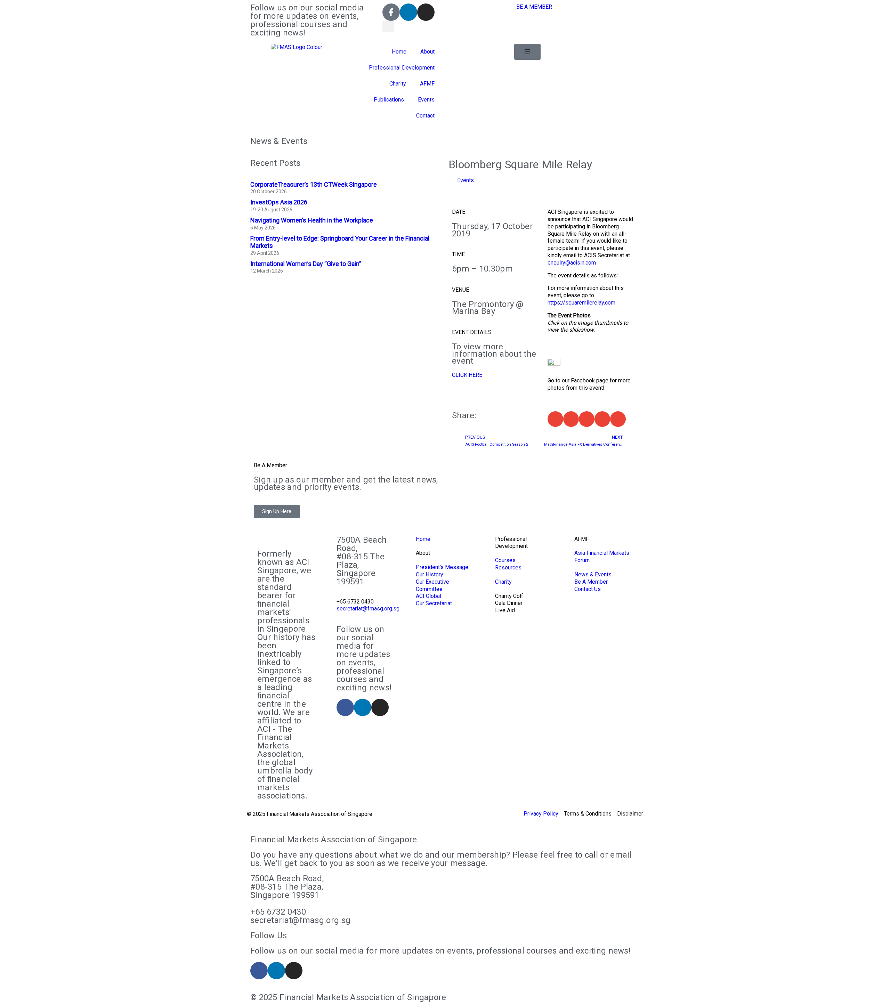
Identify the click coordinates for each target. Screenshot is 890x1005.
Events (426, 99)
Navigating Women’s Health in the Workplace (311, 220)
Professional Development (402, 67)
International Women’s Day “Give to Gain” (305, 263)
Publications (389, 99)
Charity (397, 83)
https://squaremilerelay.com (581, 302)
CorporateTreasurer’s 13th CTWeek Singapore (313, 184)
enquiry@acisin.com (572, 262)
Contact (425, 115)
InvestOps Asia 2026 (278, 202)
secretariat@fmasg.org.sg (368, 608)
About (427, 51)
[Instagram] (426, 12)
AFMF (427, 83)
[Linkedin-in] (408, 12)
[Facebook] (345, 707)
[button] (388, 26)
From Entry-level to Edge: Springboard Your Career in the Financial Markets (339, 242)
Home (399, 51)
